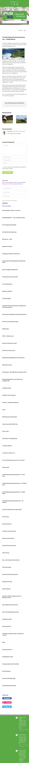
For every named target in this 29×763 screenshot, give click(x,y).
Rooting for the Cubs (7, 581)
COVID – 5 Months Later (8, 336)
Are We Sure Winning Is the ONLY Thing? (12, 509)
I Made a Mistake (6, 589)
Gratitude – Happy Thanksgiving (10, 402)
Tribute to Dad (5, 467)
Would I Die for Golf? (7, 246)
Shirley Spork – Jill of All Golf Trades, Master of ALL (14, 372)
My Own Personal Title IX (8, 538)
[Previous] (3, 119)
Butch (3, 642)
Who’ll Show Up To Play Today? (9, 417)
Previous (20, 30)
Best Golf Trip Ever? (7, 524)
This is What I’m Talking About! (9, 438)
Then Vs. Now (5, 431)
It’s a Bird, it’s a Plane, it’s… (9, 453)
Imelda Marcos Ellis (7, 619)
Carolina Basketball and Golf (9, 685)
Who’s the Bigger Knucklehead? (10, 269)
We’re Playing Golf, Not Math (9, 225)
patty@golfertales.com (14, 1)
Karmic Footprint (6, 671)
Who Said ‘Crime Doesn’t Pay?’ (9, 343)
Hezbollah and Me (6, 388)
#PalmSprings (23, 726)
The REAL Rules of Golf (7, 656)
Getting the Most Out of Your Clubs (10, 664)
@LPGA (22, 736)
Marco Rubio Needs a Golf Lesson (10, 604)
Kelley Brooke (5, 329)
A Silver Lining (5, 552)
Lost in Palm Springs (7, 284)
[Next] (26, 119)
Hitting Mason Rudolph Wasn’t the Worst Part (13, 357)
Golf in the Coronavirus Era (8, 350)
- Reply (23, 131)
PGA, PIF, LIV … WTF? (7, 239)
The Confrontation (6, 567)
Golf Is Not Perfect (6, 626)
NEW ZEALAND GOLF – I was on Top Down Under (13, 217)
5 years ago (21, 730)
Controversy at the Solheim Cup (10, 424)
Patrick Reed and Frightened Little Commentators (14, 314)
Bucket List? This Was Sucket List (10, 574)
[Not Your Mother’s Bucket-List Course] (7, 119)
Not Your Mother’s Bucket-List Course (11, 210)
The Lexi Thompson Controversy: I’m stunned (13, 460)
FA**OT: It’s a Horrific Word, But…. (10, 321)
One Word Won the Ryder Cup (9, 232)
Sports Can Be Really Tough (8, 678)
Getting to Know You (7, 649)
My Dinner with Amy (7, 291)
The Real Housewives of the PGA (10, 277)
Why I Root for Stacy (7, 365)
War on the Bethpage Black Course (10, 612)
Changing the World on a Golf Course (11, 253)
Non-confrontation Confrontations (11, 560)
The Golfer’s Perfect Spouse (9, 395)
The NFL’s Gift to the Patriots (9, 545)
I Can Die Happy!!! (6, 298)
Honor (3, 409)
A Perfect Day (5, 516)
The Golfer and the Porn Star (9, 531)
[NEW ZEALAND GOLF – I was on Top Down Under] (21, 119)
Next (25, 30)
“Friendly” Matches (7, 445)
